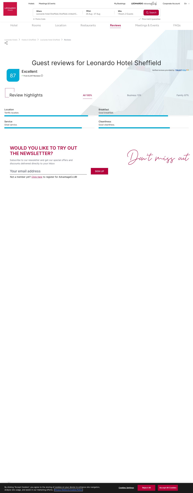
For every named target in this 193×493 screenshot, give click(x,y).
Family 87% (183, 95)
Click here (37, 176)
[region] (96, 488)
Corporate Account (171, 3)
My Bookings (119, 3)
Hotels (31, 3)
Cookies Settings (126, 488)
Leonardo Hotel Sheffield (50, 40)
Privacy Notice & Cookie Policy (68, 490)
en (185, 3)
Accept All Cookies (167, 488)
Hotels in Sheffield (29, 40)
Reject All (146, 488)
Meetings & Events (47, 3)
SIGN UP (99, 171)
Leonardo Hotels (10, 40)
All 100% (87, 95)
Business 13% (134, 95)
